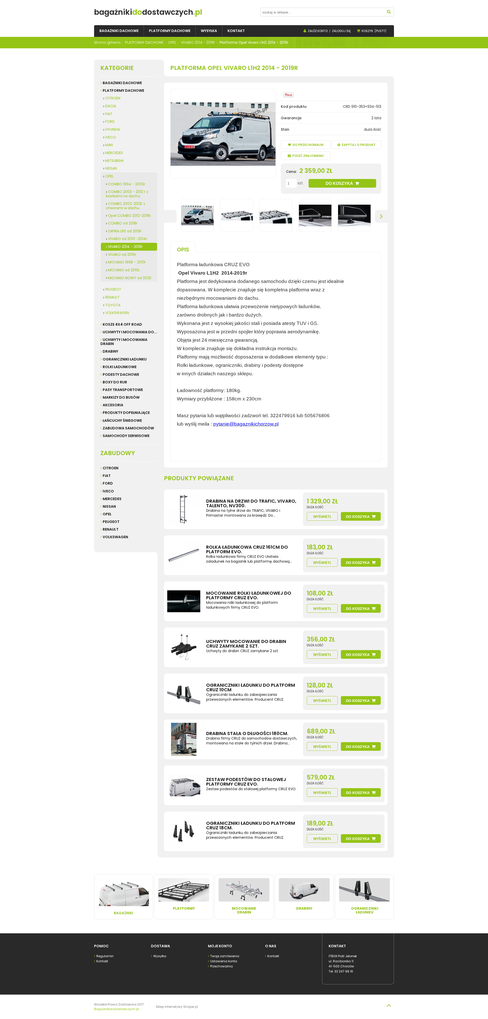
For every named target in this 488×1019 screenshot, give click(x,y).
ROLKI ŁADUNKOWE (119, 366)
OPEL (109, 176)
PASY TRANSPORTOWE (123, 389)
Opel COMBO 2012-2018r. (129, 215)
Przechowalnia (221, 966)
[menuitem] (119, 31)
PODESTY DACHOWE (121, 374)
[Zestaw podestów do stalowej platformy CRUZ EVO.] (184, 785)
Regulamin (105, 956)
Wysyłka (159, 956)
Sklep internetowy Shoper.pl (177, 1007)
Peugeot (111, 521)
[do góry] (389, 1005)
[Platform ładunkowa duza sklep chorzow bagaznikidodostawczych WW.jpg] (197, 215)
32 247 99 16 (343, 971)
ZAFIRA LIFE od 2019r (125, 231)
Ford (108, 483)
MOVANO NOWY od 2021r (129, 277)
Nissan (109, 506)
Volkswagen (115, 537)
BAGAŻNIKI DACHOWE (122, 82)
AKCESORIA (113, 405)
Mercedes (112, 498)
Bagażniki (123, 913)
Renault (110, 529)
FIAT (108, 113)
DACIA (110, 106)
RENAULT (112, 297)
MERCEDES (114, 152)
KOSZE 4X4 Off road (122, 324)
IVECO (110, 137)
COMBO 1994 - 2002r (126, 184)
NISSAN (111, 168)
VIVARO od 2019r (122, 254)
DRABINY (110, 351)
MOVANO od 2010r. (124, 270)
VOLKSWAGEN (117, 312)
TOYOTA (112, 305)
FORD (110, 121)
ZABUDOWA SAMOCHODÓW (128, 428)
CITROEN (112, 98)
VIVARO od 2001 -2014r (127, 238)
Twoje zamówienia (224, 956)
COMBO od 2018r (123, 223)
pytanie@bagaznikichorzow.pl (246, 424)
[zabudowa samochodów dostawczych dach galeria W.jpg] (275, 215)
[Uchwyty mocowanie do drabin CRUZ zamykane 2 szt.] (184, 647)
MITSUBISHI (114, 160)
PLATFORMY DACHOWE (123, 90)
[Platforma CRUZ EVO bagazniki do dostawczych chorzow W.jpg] (236, 215)
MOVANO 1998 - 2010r (127, 262)
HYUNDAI (112, 129)
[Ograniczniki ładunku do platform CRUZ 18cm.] (184, 831)
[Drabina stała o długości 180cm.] (184, 739)
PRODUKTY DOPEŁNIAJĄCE (126, 412)
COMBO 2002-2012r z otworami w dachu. (125, 206)
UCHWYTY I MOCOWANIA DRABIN (123, 341)
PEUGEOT (113, 289)
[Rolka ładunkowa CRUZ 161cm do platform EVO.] (184, 555)
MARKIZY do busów (121, 397)
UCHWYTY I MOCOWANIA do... (130, 332)
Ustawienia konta (223, 961)
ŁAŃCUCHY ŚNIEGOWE (122, 420)
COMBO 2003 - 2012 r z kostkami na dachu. (127, 194)
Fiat (107, 475)
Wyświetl (322, 516)
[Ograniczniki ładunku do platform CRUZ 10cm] (184, 693)
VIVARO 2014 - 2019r (125, 246)
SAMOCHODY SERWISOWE (126, 435)
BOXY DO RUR (115, 382)
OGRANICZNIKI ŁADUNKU (125, 359)
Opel (107, 514)
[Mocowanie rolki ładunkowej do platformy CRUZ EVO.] (184, 601)
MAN (109, 144)
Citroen (110, 468)
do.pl (148, 12)
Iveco (108, 491)
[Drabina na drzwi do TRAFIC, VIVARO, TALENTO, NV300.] (184, 509)
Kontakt (102, 961)
